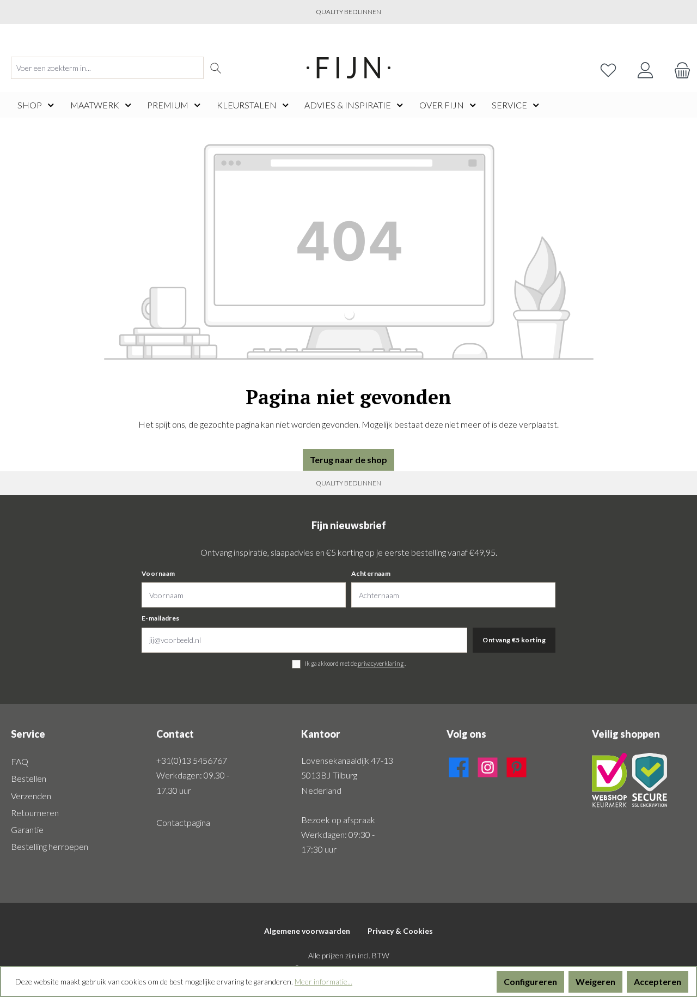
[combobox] (107, 68)
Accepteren (657, 981)
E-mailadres (161, 618)
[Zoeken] (216, 68)
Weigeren (595, 981)
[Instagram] (487, 765)
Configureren (530, 981)
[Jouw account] (645, 68)
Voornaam (158, 573)
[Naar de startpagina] (348, 68)
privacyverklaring (381, 663)
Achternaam (370, 573)
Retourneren (35, 812)
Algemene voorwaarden (307, 930)
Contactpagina (183, 822)
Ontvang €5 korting (514, 640)
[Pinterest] (516, 765)
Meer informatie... (323, 981)
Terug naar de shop (348, 459)
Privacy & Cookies (400, 930)
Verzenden (31, 796)
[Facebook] (459, 765)
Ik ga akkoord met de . (355, 663)
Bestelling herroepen (49, 846)
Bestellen (28, 778)
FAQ (19, 761)
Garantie (27, 829)
